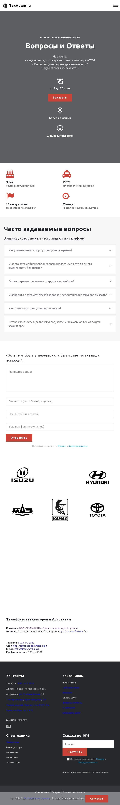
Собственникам (70, 687)
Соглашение (75, 798)
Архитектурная (33, 699)
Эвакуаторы (12, 742)
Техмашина (20, 5)
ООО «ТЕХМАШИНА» (30, 628)
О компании (68, 707)
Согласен (96, 798)
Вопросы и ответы (72, 702)
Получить (75, 751)
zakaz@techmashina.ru (27, 649)
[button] (60, 250)
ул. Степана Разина (72, 631)
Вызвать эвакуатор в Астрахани (60, 628)
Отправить (19, 437)
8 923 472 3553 (26, 642)
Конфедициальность (77, 446)
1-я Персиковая (14, 699)
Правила (62, 446)
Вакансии (67, 692)
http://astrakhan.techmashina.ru (30, 646)
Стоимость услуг (71, 713)
